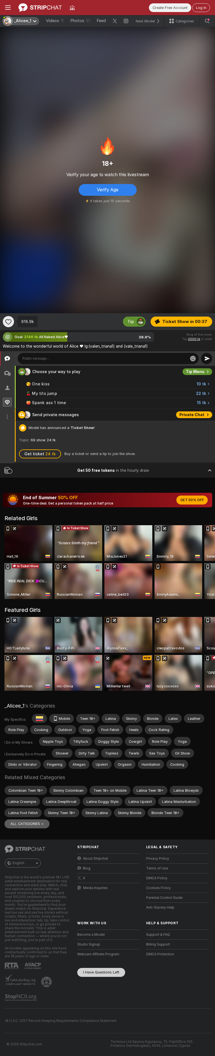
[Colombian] (39, 718)
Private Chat (191, 414)
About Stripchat (95, 859)
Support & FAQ (158, 935)
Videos (55, 20)
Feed (101, 20)
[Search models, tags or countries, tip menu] (207, 21)
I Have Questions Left (101, 972)
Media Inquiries (95, 888)
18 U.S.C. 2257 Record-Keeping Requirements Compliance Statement (60, 1021)
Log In (201, 8)
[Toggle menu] (8, 7)
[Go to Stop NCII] (21, 997)
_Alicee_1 (14, 706)
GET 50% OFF (192, 500)
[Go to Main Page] (40, 7)
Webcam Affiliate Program (98, 954)
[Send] (206, 358)
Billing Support (158, 944)
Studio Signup (88, 944)
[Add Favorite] (8, 321)
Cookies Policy (158, 888)
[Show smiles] (193, 358)
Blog (86, 868)
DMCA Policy (156, 878)
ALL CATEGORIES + (27, 824)
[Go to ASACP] (33, 966)
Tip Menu (195, 371)
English (18, 863)
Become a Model (91, 935)
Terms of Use (157, 868)
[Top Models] (72, 7)
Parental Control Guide (164, 898)
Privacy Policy (157, 859)
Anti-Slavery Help (160, 907)
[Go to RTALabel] (12, 965)
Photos (80, 20)
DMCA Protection (160, 954)
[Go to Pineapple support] (47, 982)
